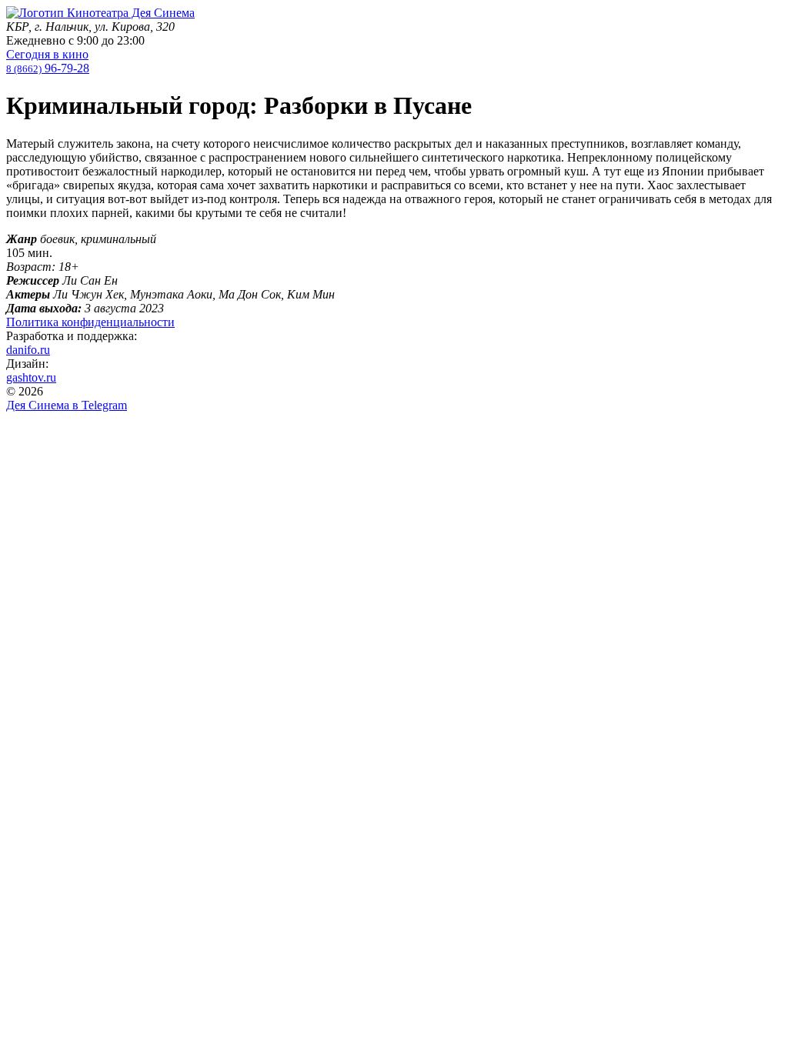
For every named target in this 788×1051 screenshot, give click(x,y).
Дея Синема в (66, 405)
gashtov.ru (31, 377)
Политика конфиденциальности (90, 322)
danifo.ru (28, 349)
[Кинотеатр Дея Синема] (100, 12)
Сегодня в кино (47, 54)
